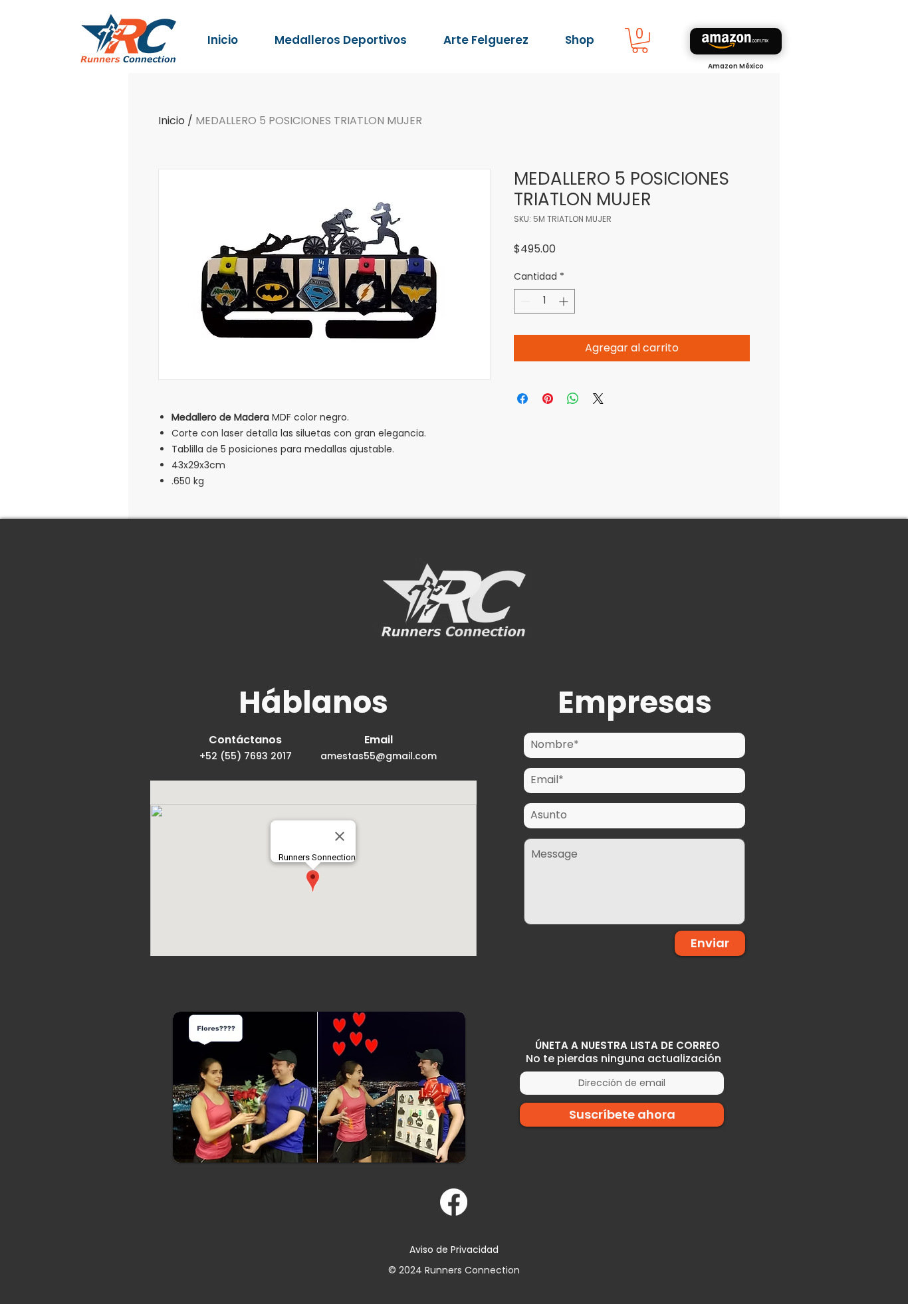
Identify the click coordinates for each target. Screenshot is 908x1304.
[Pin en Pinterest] (548, 399)
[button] (640, 40)
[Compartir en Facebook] (522, 399)
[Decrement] (524, 301)
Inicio (171, 120)
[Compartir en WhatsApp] (573, 399)
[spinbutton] (544, 301)
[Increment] (564, 301)
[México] (736, 41)
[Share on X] (598, 399)
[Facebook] (453, 1202)
